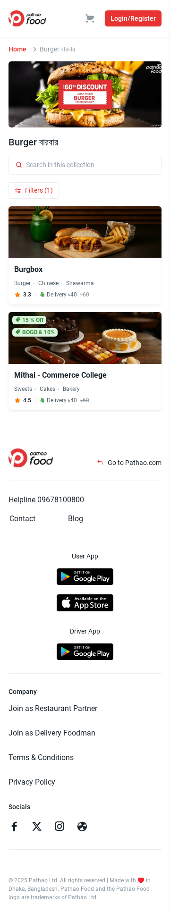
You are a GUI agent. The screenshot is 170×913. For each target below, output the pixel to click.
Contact (22, 518)
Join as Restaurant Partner (52, 708)
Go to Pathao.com (134, 462)
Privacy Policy (31, 782)
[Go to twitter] (36, 827)
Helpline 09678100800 (46, 499)
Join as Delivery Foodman (51, 732)
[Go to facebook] (14, 827)
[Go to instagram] (59, 827)
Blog (75, 518)
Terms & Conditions (41, 757)
